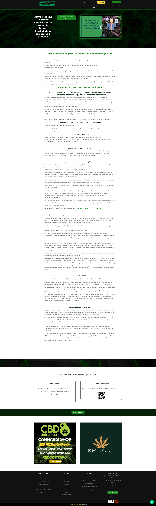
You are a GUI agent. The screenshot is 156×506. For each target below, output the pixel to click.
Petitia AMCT (89, 490)
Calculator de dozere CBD (43, 489)
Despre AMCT (66, 481)
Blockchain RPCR (89, 483)
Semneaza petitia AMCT (66, 18)
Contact (118, 5)
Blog (112, 5)
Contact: (66, 492)
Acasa (66, 478)
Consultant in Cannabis (43, 487)
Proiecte (76, 5)
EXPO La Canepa (87, 5)
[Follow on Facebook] (109, 501)
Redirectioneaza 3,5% (89, 480)
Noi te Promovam (78, 412)
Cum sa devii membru (43, 481)
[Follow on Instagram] (112, 501)
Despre (69, 5)
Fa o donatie (113, 492)
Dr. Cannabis (116, 2)
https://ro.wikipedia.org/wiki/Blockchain (88, 208)
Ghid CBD (43, 492)
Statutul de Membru (102, 5)
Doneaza (101, 2)
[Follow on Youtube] (116, 501)
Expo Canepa (66, 484)
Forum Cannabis (43, 484)
